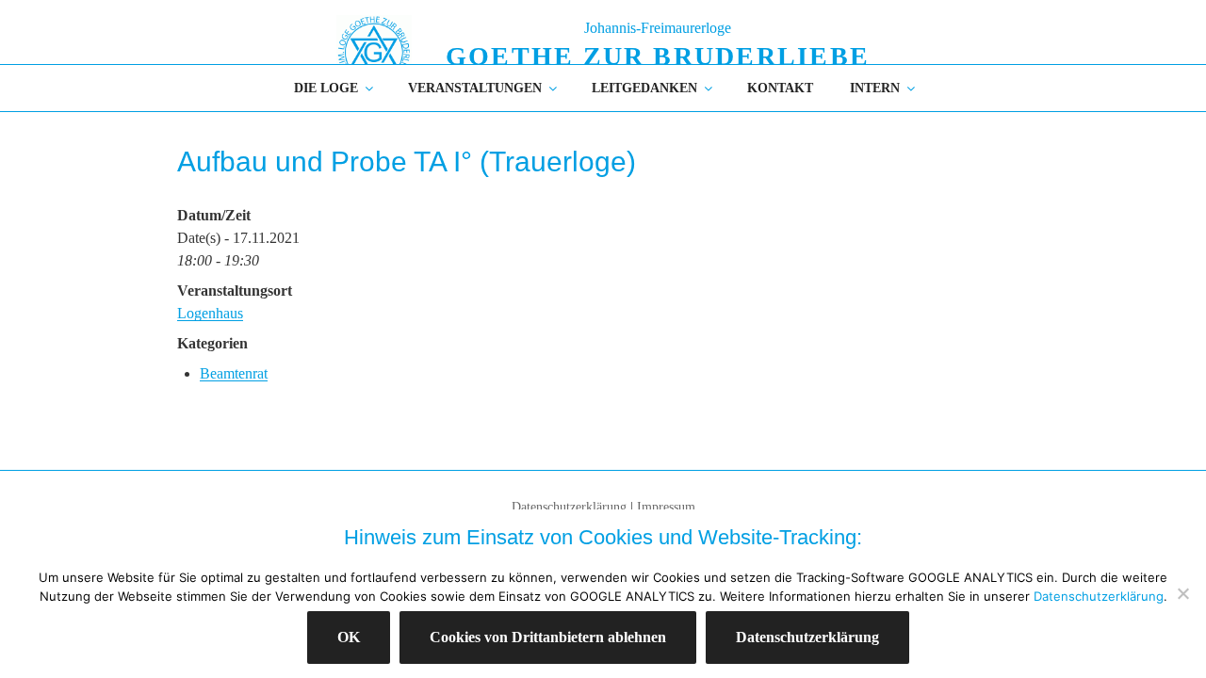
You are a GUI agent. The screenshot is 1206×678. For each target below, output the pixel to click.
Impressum (666, 507)
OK (348, 637)
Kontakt (780, 88)
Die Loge (326, 88)
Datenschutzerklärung (569, 507)
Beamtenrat (234, 373)
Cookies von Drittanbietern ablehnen (548, 637)
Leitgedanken (644, 88)
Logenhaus (210, 313)
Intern (875, 88)
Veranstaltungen (475, 88)
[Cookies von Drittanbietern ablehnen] (1182, 593)
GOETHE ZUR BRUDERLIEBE (658, 56)
